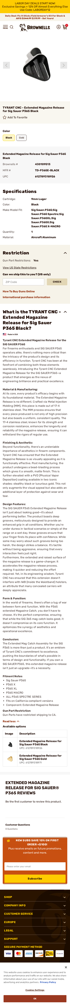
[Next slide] (63, 65)
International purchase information (26, 297)
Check (57, 281)
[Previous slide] (6, 65)
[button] (5, 27)
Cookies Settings (34, 990)
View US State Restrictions (19, 267)
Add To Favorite (17, 117)
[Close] (66, 967)
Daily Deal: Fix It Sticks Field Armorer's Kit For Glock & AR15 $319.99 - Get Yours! (35, 17)
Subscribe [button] (35, 878)
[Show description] (11, 721)
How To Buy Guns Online (19, 291)
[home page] (35, 27)
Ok (34, 998)
